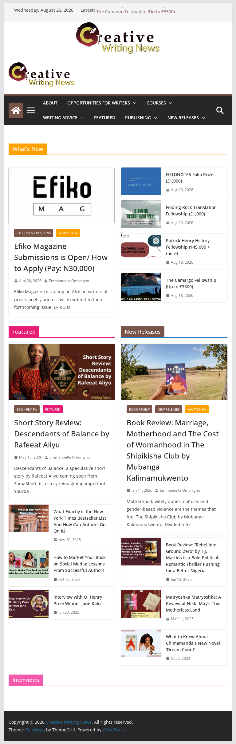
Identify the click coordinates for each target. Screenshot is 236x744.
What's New (68, 233)
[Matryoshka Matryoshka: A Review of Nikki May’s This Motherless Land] (141, 608)
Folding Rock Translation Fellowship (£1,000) (191, 210)
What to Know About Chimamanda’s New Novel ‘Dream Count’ (193, 643)
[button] (133, 103)
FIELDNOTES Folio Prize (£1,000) (190, 177)
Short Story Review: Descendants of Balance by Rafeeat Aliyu (61, 433)
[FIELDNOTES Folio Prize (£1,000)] (141, 182)
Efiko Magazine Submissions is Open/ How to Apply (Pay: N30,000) (61, 257)
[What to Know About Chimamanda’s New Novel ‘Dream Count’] (141, 648)
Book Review (27, 409)
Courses (156, 103)
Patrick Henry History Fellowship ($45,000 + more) (147, 10)
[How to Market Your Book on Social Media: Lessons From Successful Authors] (29, 568)
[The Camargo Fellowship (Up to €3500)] (141, 288)
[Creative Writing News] (118, 25)
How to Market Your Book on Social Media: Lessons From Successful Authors (79, 563)
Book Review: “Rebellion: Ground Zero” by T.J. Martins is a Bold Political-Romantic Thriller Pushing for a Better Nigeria (193, 557)
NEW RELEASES (183, 117)
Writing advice (60, 117)
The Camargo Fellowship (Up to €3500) (191, 283)
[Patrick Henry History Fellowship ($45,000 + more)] (141, 252)
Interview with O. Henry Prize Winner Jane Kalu (77, 600)
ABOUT (50, 103)
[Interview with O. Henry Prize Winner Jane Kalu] (29, 605)
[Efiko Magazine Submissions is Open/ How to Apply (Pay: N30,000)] (62, 195)
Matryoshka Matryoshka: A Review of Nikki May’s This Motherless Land (193, 603)
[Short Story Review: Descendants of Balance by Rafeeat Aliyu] (62, 372)
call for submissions (34, 233)
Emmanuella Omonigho (69, 280)
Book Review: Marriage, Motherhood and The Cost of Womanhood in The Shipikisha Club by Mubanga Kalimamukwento (173, 450)
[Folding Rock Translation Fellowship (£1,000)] (141, 215)
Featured (104, 117)
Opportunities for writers (98, 103)
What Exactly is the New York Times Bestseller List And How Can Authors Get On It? (80, 521)
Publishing (138, 117)
